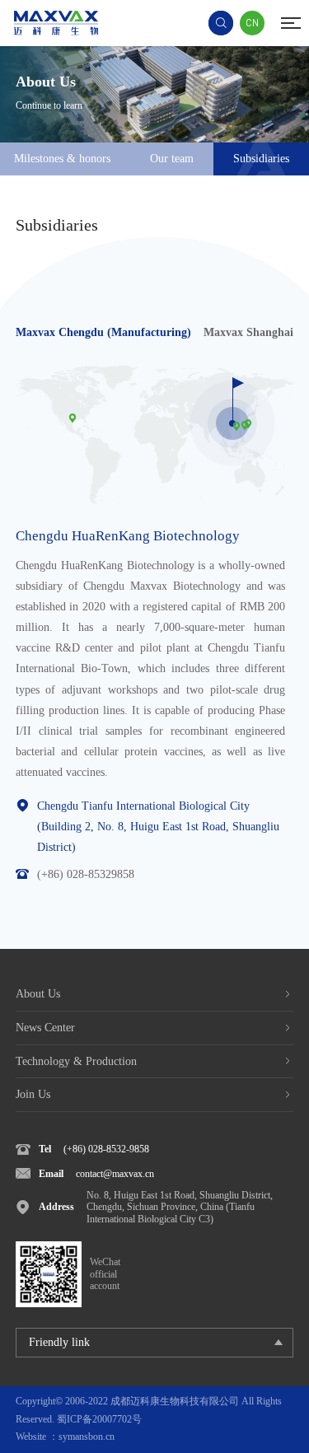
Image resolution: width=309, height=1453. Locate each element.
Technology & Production (76, 1061)
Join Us (33, 1094)
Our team (172, 158)
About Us (38, 994)
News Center (45, 1027)
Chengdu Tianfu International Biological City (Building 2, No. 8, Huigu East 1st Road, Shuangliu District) (158, 826)
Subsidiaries (261, 158)
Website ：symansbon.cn (65, 1436)
